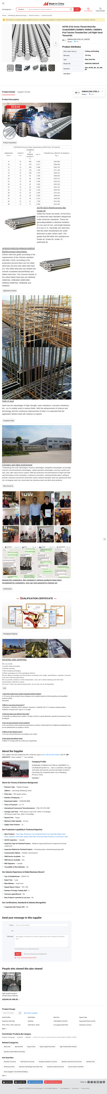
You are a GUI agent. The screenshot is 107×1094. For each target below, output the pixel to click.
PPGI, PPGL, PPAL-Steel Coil (11, 1025)
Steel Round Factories (27, 1062)
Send (18, 954)
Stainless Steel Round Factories (71, 1062)
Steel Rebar (31, 1017)
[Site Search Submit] (77, 9)
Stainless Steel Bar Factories (48, 1062)
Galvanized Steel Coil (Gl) (87, 1021)
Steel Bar (53, 834)
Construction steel (61, 836)
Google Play (20, 1082)
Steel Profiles (6, 1017)
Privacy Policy (85, 1088)
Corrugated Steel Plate (61, 1025)
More (4, 1076)
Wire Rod (56, 1017)
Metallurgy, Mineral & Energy (17, 15)
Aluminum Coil (29, 834)
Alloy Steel (7, 1047)
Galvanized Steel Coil (42, 834)
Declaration (75, 1088)
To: (13, 931)
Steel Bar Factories (10, 1062)
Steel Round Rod (9, 1067)
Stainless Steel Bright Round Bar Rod (31, 1067)
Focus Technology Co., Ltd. (39, 1088)
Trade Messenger (35, 1082)
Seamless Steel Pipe (16, 836)
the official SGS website (51, 755)
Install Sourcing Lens (54, 1082)
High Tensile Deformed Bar (68, 1047)
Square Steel (31, 1047)
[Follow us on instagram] (95, 1082)
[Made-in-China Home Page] (53, 4)
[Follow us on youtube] (98, 1082)
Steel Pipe (19, 834)
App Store (7, 1082)
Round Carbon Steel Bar (76, 1067)
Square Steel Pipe (30, 836)
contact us (79, 20)
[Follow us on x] (92, 1082)
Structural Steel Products (45, 836)
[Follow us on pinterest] (101, 1082)
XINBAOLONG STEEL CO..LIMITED (78, 39)
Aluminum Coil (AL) (85, 1025)
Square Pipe (83, 1017)
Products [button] (21, 9)
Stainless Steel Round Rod (55, 1067)
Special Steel (19, 1047)
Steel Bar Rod (90, 1062)
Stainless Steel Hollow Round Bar (14, 1052)
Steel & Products (34, 15)
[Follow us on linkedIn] (104, 1082)
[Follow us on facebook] (89, 1082)
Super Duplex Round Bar (47, 1047)
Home (4, 15)
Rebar (59, 834)
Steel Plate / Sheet (33, 1025)
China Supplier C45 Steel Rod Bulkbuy (16, 1072)
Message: (10, 936)
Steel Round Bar (47, 15)
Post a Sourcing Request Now (25, 958)
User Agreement (64, 1088)
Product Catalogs (31, 1013)
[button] (3, 3)
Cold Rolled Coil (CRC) (61, 1021)
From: (12, 925)
